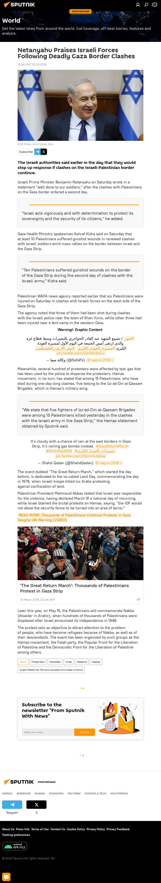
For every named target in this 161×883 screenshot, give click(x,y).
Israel (69, 661)
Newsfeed (55, 661)
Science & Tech (95, 793)
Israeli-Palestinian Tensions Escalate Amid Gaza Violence (51, 669)
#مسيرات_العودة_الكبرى (95, 451)
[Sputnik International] (20, 8)
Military (74, 793)
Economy (56, 793)
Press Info (23, 829)
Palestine (82, 661)
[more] (138, 599)
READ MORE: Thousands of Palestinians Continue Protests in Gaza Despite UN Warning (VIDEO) (75, 517)
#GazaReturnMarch (112, 446)
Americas (24, 793)
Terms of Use (40, 829)
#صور (129, 338)
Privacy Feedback (118, 829)
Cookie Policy (76, 829)
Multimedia (119, 793)
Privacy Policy (96, 829)
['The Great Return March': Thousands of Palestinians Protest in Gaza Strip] (80, 553)
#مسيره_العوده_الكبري (96, 348)
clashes (96, 661)
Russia (40, 793)
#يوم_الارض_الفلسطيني (55, 348)
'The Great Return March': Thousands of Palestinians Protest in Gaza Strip (74, 588)
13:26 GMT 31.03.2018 (32, 64)
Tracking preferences (16, 835)
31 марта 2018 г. (100, 360)
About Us (8, 829)
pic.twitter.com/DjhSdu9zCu (80, 353)
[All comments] (6, 877)
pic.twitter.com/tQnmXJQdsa (80, 456)
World (22, 661)
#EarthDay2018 (59, 451)
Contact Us (58, 829)
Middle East (37, 661)
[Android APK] (15, 846)
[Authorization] (138, 4)
